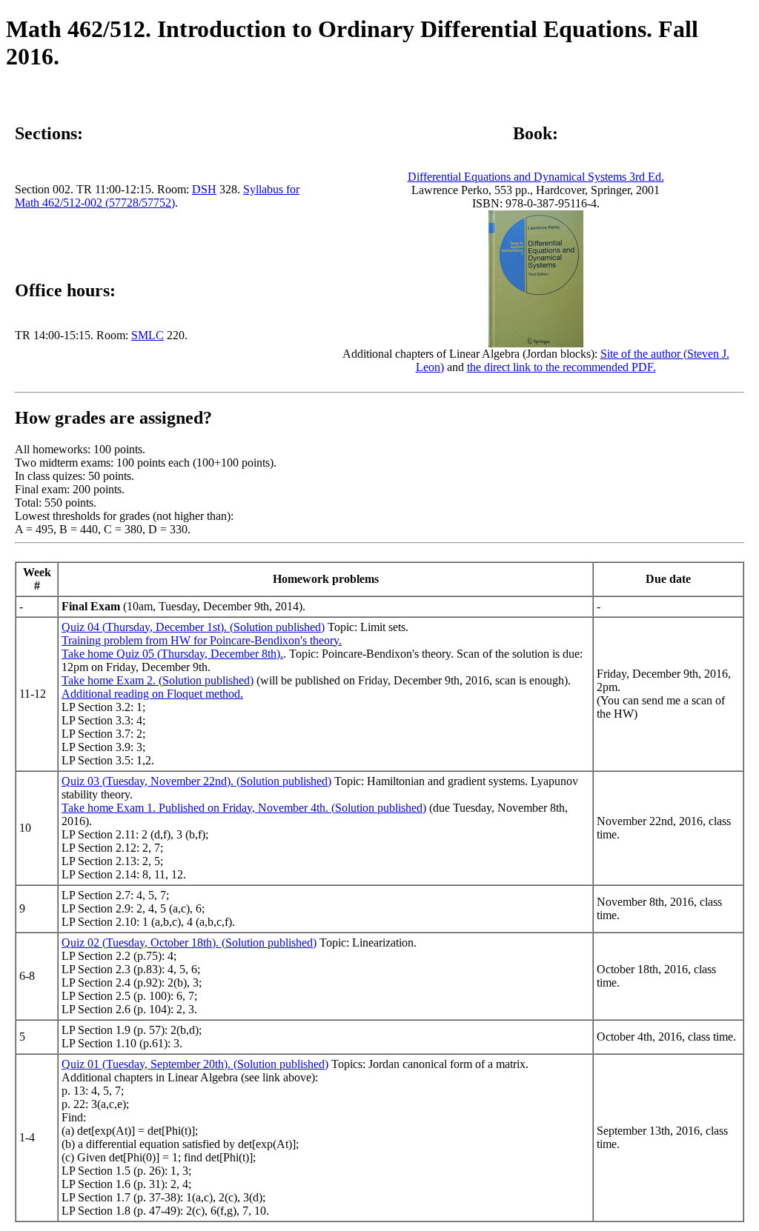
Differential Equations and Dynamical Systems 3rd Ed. (536, 176)
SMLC (147, 335)
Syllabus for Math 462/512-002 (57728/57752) (157, 196)
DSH (204, 189)
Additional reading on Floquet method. (152, 693)
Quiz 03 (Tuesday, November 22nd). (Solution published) (196, 781)
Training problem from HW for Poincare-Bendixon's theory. (202, 640)
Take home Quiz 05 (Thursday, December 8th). (172, 653)
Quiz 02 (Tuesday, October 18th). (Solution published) (189, 942)
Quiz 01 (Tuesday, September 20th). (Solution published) (195, 1064)
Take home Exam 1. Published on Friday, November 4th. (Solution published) (244, 807)
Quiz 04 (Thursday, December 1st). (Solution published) (193, 627)
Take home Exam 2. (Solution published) (157, 680)
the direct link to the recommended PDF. (561, 367)
